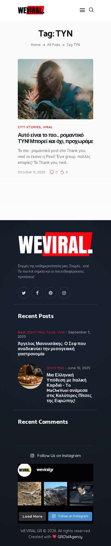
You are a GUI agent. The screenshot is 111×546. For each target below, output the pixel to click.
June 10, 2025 (78, 368)
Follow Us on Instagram (59, 455)
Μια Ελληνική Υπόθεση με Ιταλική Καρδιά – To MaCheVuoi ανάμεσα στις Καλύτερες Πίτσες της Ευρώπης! (69, 388)
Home (35, 45)
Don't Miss (35, 332)
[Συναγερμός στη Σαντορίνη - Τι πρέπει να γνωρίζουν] (55, 493)
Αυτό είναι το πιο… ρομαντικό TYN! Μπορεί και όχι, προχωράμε (55, 139)
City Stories (29, 127)
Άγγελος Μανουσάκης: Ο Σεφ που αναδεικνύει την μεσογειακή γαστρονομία (52, 349)
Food (50, 332)
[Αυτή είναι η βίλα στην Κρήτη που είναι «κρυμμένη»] (29, 493)
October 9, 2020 (31, 172)
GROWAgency (70, 536)
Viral (48, 127)
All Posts (53, 45)
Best (21, 332)
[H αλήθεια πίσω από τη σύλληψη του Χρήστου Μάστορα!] (81, 493)
